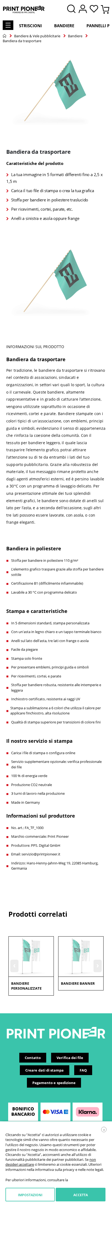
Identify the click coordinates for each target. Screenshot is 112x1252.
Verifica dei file (70, 1057)
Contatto (33, 1057)
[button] (95, 9)
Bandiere (64, 25)
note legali (94, 1169)
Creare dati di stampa (44, 1070)
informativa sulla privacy (54, 1169)
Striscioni (30, 25)
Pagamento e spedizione (54, 1082)
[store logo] (24, 9)
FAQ (83, 1070)
